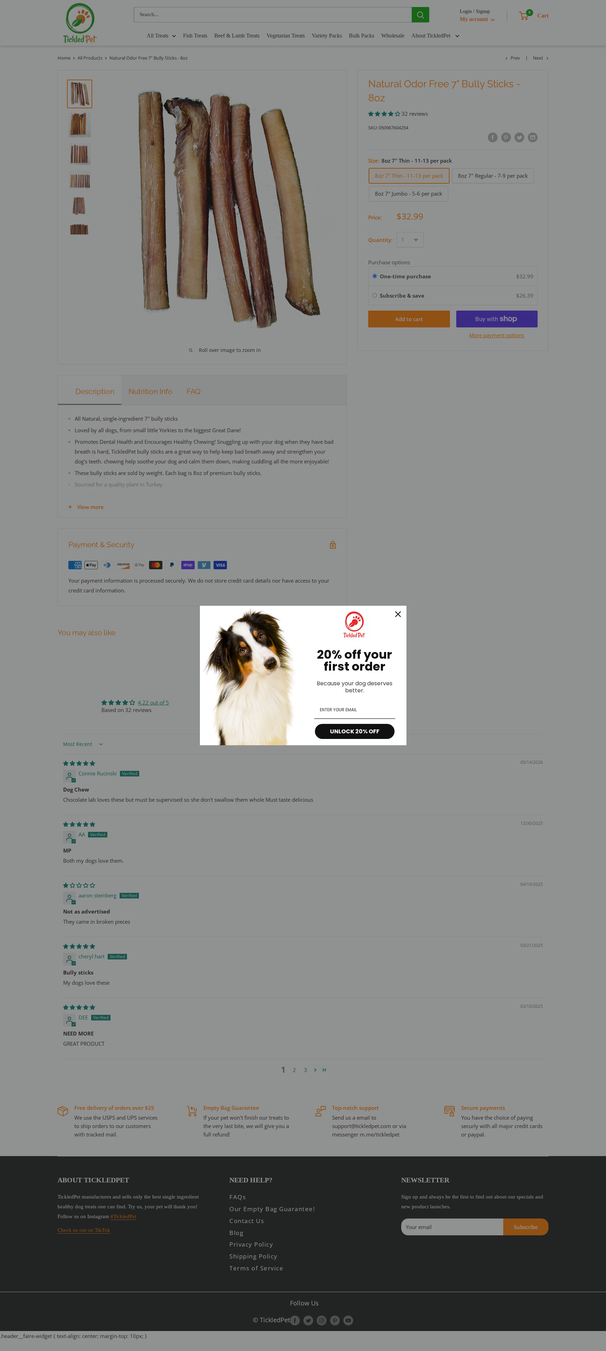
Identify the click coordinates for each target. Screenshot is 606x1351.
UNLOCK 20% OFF (354, 731)
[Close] (398, 614)
